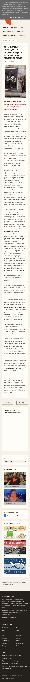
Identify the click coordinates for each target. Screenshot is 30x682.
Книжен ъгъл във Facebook (14, 516)
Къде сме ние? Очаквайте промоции (12, 661)
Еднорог (4, 633)
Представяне (22, 582)
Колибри (4, 638)
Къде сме (22, 35)
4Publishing (5, 627)
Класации (14, 28)
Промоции (19, 32)
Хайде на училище (9, 35)
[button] (15, 480)
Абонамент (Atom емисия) (9, 617)
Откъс (13, 582)
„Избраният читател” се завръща (11, 663)
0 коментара (11, 61)
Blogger (19, 580)
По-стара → (22, 403)
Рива (17, 627)
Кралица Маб (5, 640)
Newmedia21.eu (6, 614)
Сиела (17, 630)
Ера (3, 635)
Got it (20, 17)
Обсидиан (5, 646)
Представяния (8, 32)
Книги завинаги (13, 612)
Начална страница (7, 658)
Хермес (18, 640)
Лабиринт (4, 643)
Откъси (22, 28)
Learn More (12, 17)
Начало (5, 28)
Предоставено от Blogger (8, 678)
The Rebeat (21, 612)
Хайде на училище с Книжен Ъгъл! (11, 655)
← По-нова (7, 403)
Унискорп (18, 635)
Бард (3, 630)
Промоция (8, 584)
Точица (18, 633)
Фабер (18, 638)
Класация (5, 582)
